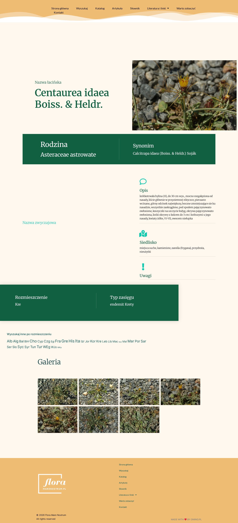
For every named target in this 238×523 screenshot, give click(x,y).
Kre (99, 341)
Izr (82, 341)
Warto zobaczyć (186, 8)
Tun (33, 347)
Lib (110, 341)
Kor (93, 341)
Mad (120, 342)
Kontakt (58, 12)
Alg (15, 341)
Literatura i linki (156, 8)
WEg (46, 347)
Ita (77, 341)
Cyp (40, 341)
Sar (143, 341)
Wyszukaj (82, 8)
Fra (58, 341)
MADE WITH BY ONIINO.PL (186, 519)
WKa (59, 347)
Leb (104, 341)
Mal (124, 341)
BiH (26, 341)
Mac (115, 341)
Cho (33, 341)
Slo (14, 347)
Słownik (135, 8)
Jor (87, 341)
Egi (52, 341)
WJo (54, 347)
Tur (39, 346)
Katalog (100, 8)
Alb (9, 341)
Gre (64, 341)
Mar (131, 341)
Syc (20, 347)
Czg (47, 341)
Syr (27, 347)
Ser (9, 347)
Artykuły (117, 8)
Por (137, 341)
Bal (21, 341)
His (72, 341)
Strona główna (60, 8)
